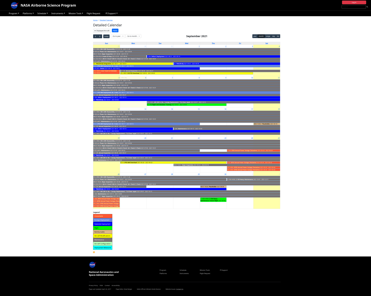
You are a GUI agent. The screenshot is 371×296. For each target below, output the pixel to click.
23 (225, 138)
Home (95, 20)
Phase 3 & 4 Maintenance (108, 51)
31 (172, 46)
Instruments (56, 13)
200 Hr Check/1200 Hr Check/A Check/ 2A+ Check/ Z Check (121, 59)
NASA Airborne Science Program (48, 5)
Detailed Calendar (106, 20)
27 (145, 174)
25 (279, 138)
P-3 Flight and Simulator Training (160, 104)
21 (172, 138)
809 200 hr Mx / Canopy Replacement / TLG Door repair (172, 102)
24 (252, 138)
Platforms (27, 13)
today (106, 36)
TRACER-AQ (180, 64)
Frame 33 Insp (107, 56)
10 (252, 78)
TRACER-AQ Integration (103, 64)
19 (119, 138)
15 (199, 109)
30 (145, 46)
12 (119, 109)
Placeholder (266, 124)
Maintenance (105, 61)
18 (279, 109)
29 (119, 46)
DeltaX (102, 68)
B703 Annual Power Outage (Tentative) (244, 150)
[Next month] (100, 36)
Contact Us (179, 289)
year (255, 36)
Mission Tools (74, 13)
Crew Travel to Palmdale (109, 71)
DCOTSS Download (133, 73)
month (261, 36)
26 (119, 174)
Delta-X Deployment (158, 56)
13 (145, 109)
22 (199, 138)
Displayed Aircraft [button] (102, 31)
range (268, 36)
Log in (354, 2)
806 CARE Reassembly (107, 49)
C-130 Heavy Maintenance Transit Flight (209, 200)
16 (225, 109)
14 (172, 109)
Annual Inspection (132, 71)
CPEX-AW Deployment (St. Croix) (107, 66)
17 (252, 109)
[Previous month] (95, 36)
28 (172, 174)
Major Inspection (107, 54)
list (278, 36)
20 (145, 138)
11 (279, 78)
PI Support (110, 13)
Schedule (41, 13)
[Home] (15, 5)
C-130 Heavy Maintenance (244, 179)
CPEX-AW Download (130, 162)
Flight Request (93, 13)
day (273, 36)
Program (12, 13)
